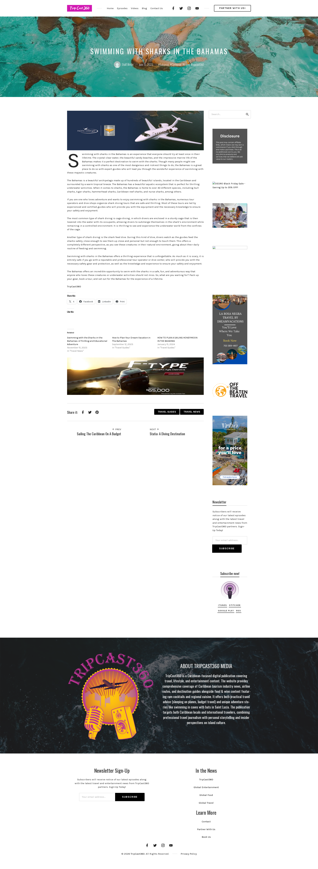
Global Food (206, 795)
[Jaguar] (135, 376)
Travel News (192, 411)
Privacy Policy (189, 853)
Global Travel (206, 802)
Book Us (206, 836)
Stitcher (234, 605)
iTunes (222, 605)
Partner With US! (232, 8)
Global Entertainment (206, 787)
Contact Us (156, 8)
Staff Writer (128, 64)
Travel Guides (167, 411)
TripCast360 (74, 286)
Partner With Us (206, 829)
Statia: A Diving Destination (167, 433)
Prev (118, 429)
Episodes (122, 8)
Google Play (226, 610)
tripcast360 (198, 64)
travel (187, 64)
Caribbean (176, 64)
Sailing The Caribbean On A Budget (99, 433)
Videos (134, 8)
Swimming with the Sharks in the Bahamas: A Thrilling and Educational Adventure (87, 341)
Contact (206, 821)
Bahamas (164, 64)
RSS (238, 610)
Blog (144, 8)
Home (110, 8)
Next (153, 429)
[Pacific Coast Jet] (135, 130)
